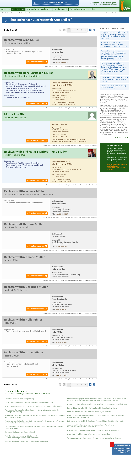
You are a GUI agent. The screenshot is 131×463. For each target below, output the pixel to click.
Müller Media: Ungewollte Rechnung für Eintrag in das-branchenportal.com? (114, 44)
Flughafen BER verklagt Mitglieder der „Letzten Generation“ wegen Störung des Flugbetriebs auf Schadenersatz (96, 416)
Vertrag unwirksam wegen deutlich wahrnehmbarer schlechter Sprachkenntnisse (34, 406)
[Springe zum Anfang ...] (126, 458)
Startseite (5, 9)
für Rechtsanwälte (78, 9)
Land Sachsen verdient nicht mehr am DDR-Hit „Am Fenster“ (89, 412)
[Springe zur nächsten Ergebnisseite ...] (90, 31)
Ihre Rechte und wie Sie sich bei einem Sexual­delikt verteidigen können (92, 408)
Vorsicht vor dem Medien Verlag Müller (113, 87)
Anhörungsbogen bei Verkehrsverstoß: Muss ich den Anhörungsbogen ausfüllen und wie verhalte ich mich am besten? (34, 422)
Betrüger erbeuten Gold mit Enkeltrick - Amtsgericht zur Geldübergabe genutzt (95, 421)
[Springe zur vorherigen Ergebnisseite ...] (64, 31)
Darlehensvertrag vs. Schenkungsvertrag (19, 399)
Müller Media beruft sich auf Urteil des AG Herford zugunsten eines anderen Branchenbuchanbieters (114, 35)
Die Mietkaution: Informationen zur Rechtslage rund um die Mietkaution (93, 430)
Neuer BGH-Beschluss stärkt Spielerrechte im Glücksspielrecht (89, 434)
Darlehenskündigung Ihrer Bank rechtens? (20, 432)
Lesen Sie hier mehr (121, 137)
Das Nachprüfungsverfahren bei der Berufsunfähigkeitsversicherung (29, 402)
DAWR (20, 13)
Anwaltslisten (33, 9)
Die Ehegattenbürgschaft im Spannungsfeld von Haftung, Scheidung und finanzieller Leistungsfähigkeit (34, 427)
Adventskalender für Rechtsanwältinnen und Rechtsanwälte (26, 441)
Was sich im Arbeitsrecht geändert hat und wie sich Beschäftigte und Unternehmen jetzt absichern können (34, 416)
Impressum (125, 13)
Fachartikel (46, 9)
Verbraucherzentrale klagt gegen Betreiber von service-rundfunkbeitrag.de (94, 438)
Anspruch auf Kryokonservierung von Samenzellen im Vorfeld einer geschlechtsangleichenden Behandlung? (90, 426)
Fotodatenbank (60, 9)
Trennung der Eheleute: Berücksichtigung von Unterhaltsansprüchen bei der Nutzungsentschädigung (32, 411)
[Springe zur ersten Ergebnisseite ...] (60, 31)
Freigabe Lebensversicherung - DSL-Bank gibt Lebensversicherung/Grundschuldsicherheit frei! (22, 437)
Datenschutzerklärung (112, 13)
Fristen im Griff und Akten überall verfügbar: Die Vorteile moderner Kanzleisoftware (97, 404)
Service (92, 9)
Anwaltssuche (29, 13)
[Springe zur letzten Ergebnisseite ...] (94, 31)
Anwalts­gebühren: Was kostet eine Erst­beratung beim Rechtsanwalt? (114, 79)
